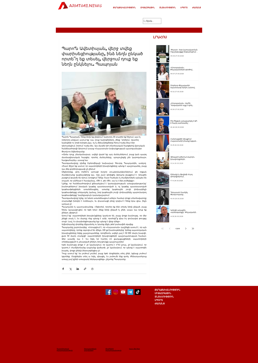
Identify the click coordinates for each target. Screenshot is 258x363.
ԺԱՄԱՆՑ (160, 303)
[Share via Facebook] (63, 268)
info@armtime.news (36, 291)
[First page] (162, 228)
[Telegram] (130, 292)
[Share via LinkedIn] (77, 268)
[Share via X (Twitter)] (70, 268)
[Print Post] (92, 268)
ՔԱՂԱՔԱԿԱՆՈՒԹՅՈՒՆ (167, 289)
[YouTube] (123, 292)
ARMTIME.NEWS (9, 320)
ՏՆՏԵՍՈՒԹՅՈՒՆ (164, 296)
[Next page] (185, 228)
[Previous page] (169, 228)
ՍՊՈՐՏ (159, 300)
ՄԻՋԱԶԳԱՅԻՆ (163, 293)
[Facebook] (108, 292)
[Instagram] (116, 292)
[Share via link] (85, 268)
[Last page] (193, 228)
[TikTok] (138, 292)
